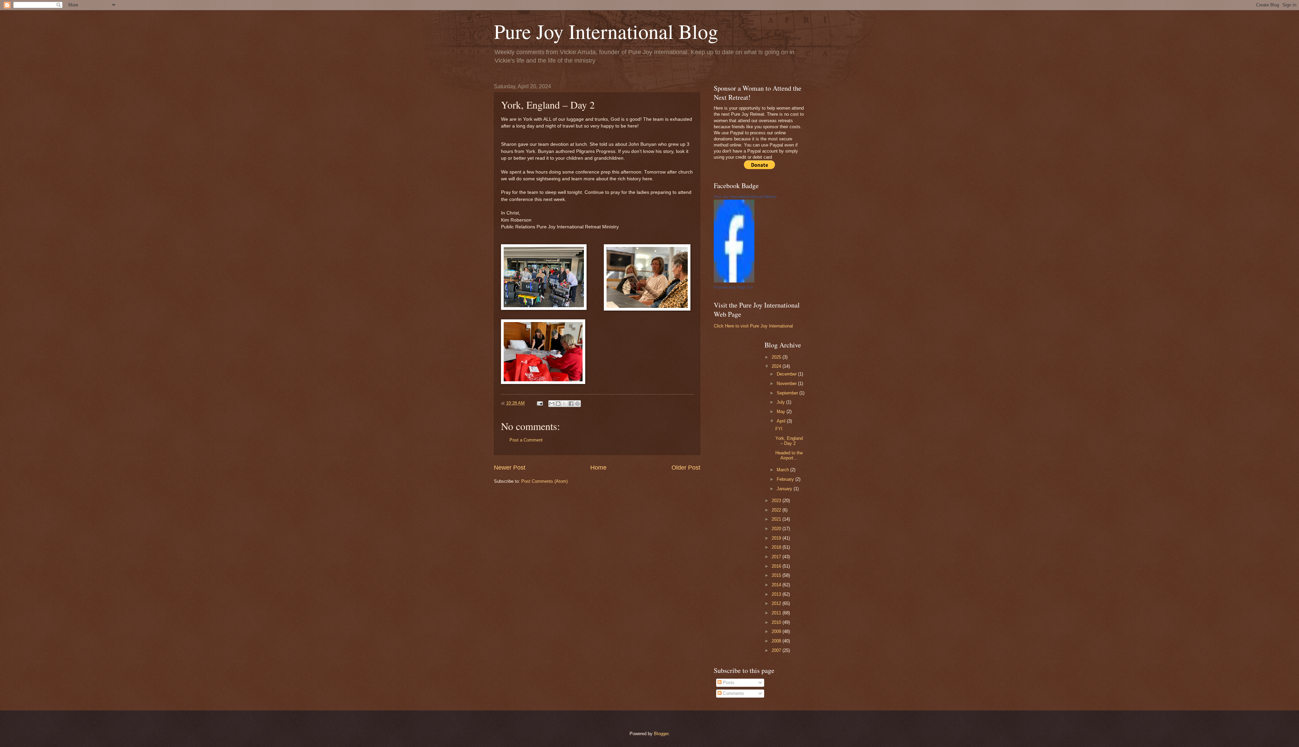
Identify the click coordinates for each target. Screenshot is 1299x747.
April (782, 421)
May (782, 411)
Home (598, 467)
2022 (777, 510)
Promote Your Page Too (733, 287)
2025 (777, 357)
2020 (777, 528)
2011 (777, 612)
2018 (777, 547)
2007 (777, 650)
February (786, 479)
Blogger (661, 733)
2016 (777, 566)
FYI (778, 428)
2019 (777, 538)
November (787, 383)
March (783, 469)
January (785, 488)
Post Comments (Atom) (544, 481)
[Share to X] (564, 403)
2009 (777, 631)
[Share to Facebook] (571, 403)
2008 (777, 640)
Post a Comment (526, 440)
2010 (777, 622)
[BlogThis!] (558, 403)
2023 (777, 500)
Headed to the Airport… (789, 455)
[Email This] (551, 403)
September (788, 392)
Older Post (685, 467)
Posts (728, 682)
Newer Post (509, 467)
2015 (777, 575)
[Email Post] (539, 403)
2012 (777, 603)
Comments (733, 693)
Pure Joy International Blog (606, 31)
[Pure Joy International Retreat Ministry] (734, 281)
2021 (777, 519)
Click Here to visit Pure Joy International (753, 326)
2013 (777, 594)
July (781, 402)
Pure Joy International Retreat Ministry (745, 197)
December (787, 374)
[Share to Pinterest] (577, 403)
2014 (777, 584)
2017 (777, 556)
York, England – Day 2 (789, 441)
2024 (777, 366)
